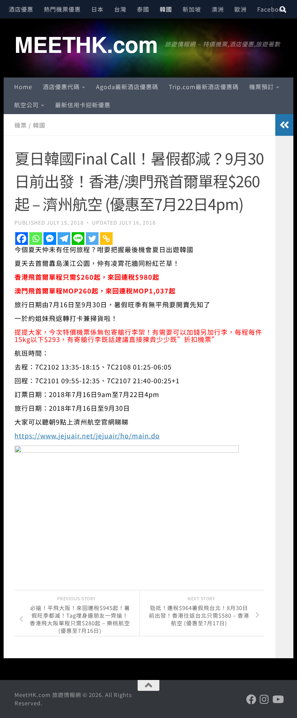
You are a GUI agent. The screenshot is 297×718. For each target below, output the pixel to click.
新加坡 (192, 9)
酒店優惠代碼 (61, 86)
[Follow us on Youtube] (277, 699)
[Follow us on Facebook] (251, 699)
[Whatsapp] (35, 238)
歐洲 (240, 9)
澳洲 (218, 9)
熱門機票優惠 (62, 9)
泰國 (143, 9)
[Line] (78, 238)
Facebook (271, 9)
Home (23, 86)
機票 (20, 125)
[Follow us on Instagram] (264, 699)
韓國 (166, 9)
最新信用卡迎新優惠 (82, 104)
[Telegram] (64, 238)
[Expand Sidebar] (284, 125)
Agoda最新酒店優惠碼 (127, 86)
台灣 (120, 9)
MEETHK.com (86, 44)
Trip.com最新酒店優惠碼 (204, 86)
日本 (97, 9)
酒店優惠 (21, 9)
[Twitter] (92, 238)
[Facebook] (21, 238)
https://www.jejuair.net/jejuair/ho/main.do (87, 435)
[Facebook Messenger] (49, 238)
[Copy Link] (106, 238)
